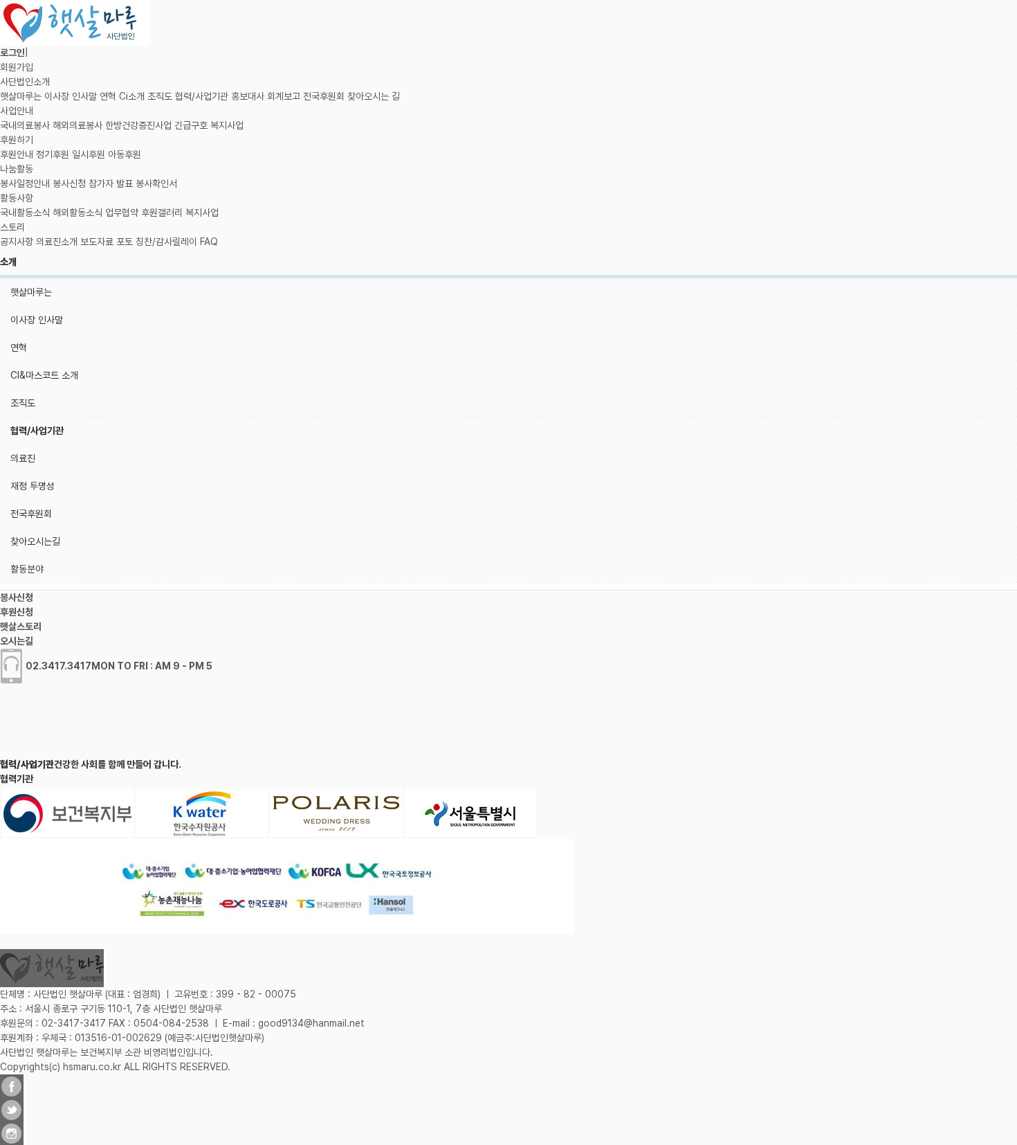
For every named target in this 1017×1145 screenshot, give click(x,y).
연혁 (108, 96)
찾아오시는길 (35, 541)
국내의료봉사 (25, 125)
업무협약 (121, 212)
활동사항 (16, 198)
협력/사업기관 (201, 96)
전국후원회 (324, 96)
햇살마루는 (21, 96)
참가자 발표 (111, 183)
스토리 (12, 227)
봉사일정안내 (25, 183)
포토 (124, 241)
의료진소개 (56, 241)
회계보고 (283, 96)
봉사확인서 (156, 183)
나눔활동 (16, 168)
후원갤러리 (162, 212)
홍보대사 (247, 96)
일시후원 (88, 154)
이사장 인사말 (70, 96)
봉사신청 (69, 183)
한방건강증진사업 (138, 125)
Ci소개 (132, 96)
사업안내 (16, 110)
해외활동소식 (77, 212)
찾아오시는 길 (373, 96)
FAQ (209, 241)
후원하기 (16, 139)
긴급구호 (191, 125)
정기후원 (52, 154)
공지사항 (16, 241)
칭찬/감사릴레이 (166, 241)
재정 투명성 (32, 486)
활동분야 (27, 569)
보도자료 (96, 241)
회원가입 (16, 67)
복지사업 (227, 125)
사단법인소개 (25, 81)
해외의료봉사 (77, 125)
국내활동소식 (25, 212)
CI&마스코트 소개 (44, 375)
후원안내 (16, 154)
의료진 (22, 458)
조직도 (159, 96)
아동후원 (124, 154)
